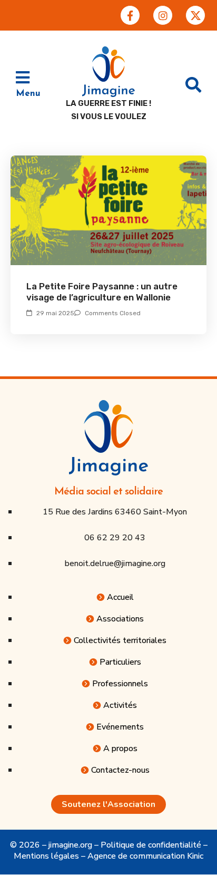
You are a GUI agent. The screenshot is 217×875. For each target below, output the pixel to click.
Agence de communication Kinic (145, 856)
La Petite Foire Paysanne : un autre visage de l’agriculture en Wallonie (101, 292)
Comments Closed (113, 313)
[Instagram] (163, 15)
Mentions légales (46, 856)
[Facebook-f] (130, 15)
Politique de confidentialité (151, 845)
